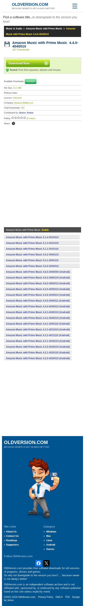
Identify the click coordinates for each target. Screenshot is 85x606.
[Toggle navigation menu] (74, 6)
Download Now (19, 63)
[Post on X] (13, 123)
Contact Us (12, 536)
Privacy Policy (45, 597)
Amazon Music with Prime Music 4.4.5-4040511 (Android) (38, 300)
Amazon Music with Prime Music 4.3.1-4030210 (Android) (38, 341)
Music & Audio (14, 28)
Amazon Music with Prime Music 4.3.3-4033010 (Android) (38, 329)
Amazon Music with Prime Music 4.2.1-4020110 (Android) (38, 352)
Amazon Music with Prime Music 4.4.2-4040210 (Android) (38, 318)
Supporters (12, 544)
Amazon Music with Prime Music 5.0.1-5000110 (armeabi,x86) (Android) (32, 262)
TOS (67, 597)
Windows (51, 531)
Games (50, 549)
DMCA (59, 597)
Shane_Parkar (26, 113)
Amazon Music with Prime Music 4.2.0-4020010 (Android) (38, 358)
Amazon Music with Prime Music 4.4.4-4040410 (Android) (38, 306)
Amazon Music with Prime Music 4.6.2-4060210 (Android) (38, 277)
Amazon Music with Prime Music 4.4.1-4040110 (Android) (38, 323)
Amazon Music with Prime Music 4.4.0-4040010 (45, 44)
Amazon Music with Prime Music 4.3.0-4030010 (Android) (38, 346)
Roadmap (11, 540)
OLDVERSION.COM (30, 4)
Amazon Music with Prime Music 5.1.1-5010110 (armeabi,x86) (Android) (32, 251)
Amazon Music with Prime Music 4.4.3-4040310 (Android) (38, 312)
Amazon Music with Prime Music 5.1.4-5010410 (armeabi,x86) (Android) (32, 239)
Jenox (10, 600)
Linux (49, 540)
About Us (11, 531)
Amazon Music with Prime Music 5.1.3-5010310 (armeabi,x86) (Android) (32, 245)
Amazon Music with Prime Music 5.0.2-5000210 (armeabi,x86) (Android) (32, 256)
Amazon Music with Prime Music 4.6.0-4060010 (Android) (38, 283)
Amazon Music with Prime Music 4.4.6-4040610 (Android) (38, 295)
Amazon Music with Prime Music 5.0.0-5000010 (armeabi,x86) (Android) (32, 268)
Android (50, 544)
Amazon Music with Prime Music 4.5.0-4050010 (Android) (38, 289)
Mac (48, 536)
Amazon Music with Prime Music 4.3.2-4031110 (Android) (37, 335)
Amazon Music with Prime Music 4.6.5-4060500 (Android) (38, 272)
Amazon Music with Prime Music (44, 28)
